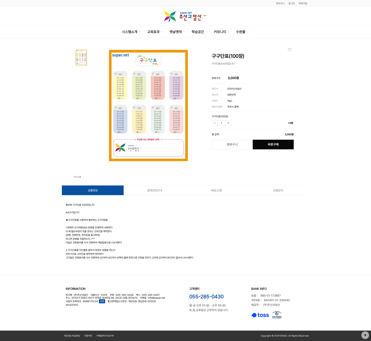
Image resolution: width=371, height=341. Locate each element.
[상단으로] (365, 335)
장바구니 (232, 144)
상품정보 (93, 190)
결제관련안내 (154, 190)
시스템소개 (129, 32)
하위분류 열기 (139, 32)
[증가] (228, 123)
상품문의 (278, 190)
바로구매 (273, 144)
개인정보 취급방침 (72, 335)
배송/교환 (216, 190)
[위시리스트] (291, 50)
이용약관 (88, 335)
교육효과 (153, 32)
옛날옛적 (175, 32)
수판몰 (240, 32)
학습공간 (198, 32)
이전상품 (77, 177)
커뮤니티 (220, 32)
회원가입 (303, 3)
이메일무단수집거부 (105, 335)
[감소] (215, 123)
